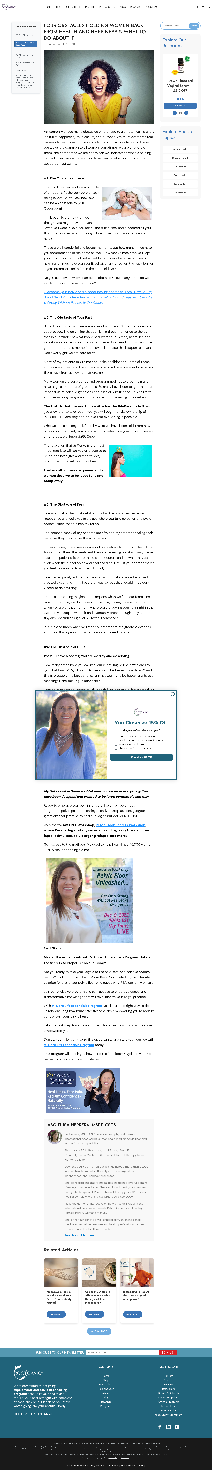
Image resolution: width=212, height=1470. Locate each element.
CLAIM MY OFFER (141, 757)
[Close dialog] (173, 694)
